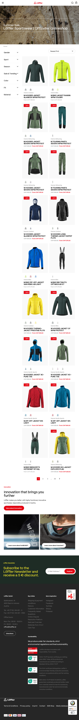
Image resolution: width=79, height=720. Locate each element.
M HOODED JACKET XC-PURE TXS (34, 376)
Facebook (49, 603)
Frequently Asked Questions (34, 612)
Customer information (36, 608)
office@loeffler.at (10, 627)
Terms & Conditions (11, 706)
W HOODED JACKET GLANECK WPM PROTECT (35, 235)
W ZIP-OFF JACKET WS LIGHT (60, 422)
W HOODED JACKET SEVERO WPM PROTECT (34, 189)
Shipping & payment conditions (35, 601)
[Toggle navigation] (3, 3)
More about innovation (14, 508)
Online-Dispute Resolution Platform (35, 618)
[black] (31, 90)
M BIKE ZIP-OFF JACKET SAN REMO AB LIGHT (34, 283)
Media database (62, 706)
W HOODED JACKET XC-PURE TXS (61, 376)
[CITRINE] (36, 323)
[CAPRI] (26, 415)
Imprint (34, 706)
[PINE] (26, 136)
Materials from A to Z (35, 625)
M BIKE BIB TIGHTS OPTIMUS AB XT (59, 283)
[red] (31, 276)
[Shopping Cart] (76, 3)
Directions (9, 633)
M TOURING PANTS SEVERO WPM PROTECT (61, 142)
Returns (31, 606)
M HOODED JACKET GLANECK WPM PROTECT (35, 96)
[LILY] (58, 369)
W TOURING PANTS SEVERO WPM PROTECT (61, 189)
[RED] (31, 415)
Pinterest (49, 611)
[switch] (73, 712)
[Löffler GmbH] (38, 3)
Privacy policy (25, 706)
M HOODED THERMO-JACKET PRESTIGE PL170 (34, 329)
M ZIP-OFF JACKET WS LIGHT (33, 422)
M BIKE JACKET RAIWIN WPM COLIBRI (60, 96)
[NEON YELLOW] (58, 90)
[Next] (59, 479)
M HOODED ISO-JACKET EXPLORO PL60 (61, 468)
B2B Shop (50, 706)
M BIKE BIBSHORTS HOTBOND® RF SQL (32, 468)
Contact (42, 706)
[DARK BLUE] (31, 228)
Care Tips (31, 627)
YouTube (49, 606)
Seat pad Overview (35, 622)
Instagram (49, 600)
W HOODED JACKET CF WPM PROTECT (60, 329)
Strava (48, 608)
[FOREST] (26, 90)
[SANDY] (31, 182)
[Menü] (76, 701)
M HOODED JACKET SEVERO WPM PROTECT (34, 142)
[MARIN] (31, 136)
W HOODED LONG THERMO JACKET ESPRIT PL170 (61, 236)
